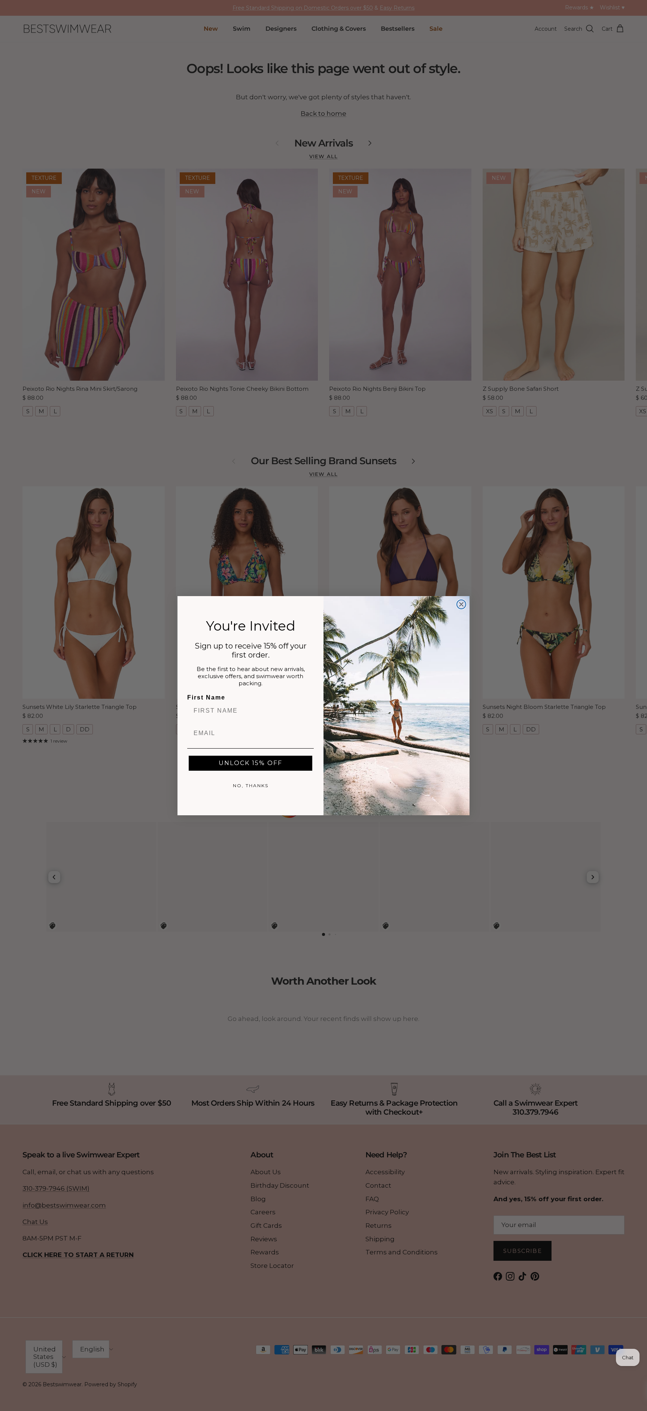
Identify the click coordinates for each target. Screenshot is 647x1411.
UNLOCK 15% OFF (250, 763)
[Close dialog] (461, 604)
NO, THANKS (250, 785)
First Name (206, 697)
